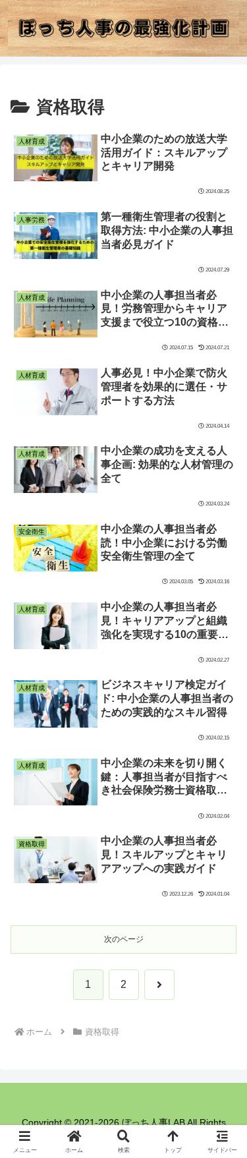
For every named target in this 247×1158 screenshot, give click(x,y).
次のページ (124, 939)
